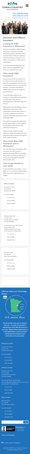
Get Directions (11, 197)
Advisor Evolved (18, 449)
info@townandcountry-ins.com (20, 18)
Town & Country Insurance (20, 448)
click (9, 171)
